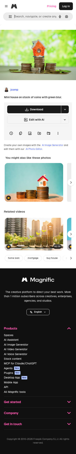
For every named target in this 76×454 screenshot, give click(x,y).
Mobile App (11, 382)
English (38, 311)
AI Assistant (11, 340)
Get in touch (13, 424)
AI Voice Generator (15, 354)
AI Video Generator (15, 349)
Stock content (12, 358)
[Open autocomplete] (8, 16)
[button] (38, 312)
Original (24, 33)
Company (11, 413)
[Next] (70, 182)
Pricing (51, 6)
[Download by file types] (65, 109)
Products (10, 328)
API (6, 387)
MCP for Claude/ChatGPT (20, 363)
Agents (11, 368)
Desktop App (15, 377)
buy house (52, 258)
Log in (66, 6)
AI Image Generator (52, 145)
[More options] (58, 133)
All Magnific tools (15, 392)
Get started (12, 402)
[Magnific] (38, 281)
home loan (13, 258)
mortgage (33, 258)
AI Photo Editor (34, 149)
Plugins (12, 373)
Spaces (8, 335)
